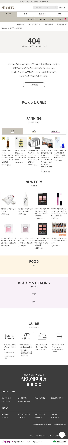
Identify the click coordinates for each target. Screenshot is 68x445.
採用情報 (37, 418)
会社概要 (48, 24)
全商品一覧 (20, 24)
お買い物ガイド (7, 398)
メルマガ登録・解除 (24, 401)
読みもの (54, 414)
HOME (4, 28)
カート (63, 19)
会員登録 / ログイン (57, 398)
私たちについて (34, 24)
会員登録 (43, 19)
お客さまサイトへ (19, 442)
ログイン (53, 19)
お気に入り (31, 19)
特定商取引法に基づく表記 (42, 424)
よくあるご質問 (23, 398)
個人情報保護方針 (60, 424)
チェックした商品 (39, 398)
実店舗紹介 (61, 24)
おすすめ (62, 7)
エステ (4, 418)
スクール (21, 418)
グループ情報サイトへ (35, 442)
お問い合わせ (6, 401)
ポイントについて (39, 414)
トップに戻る (34, 85)
